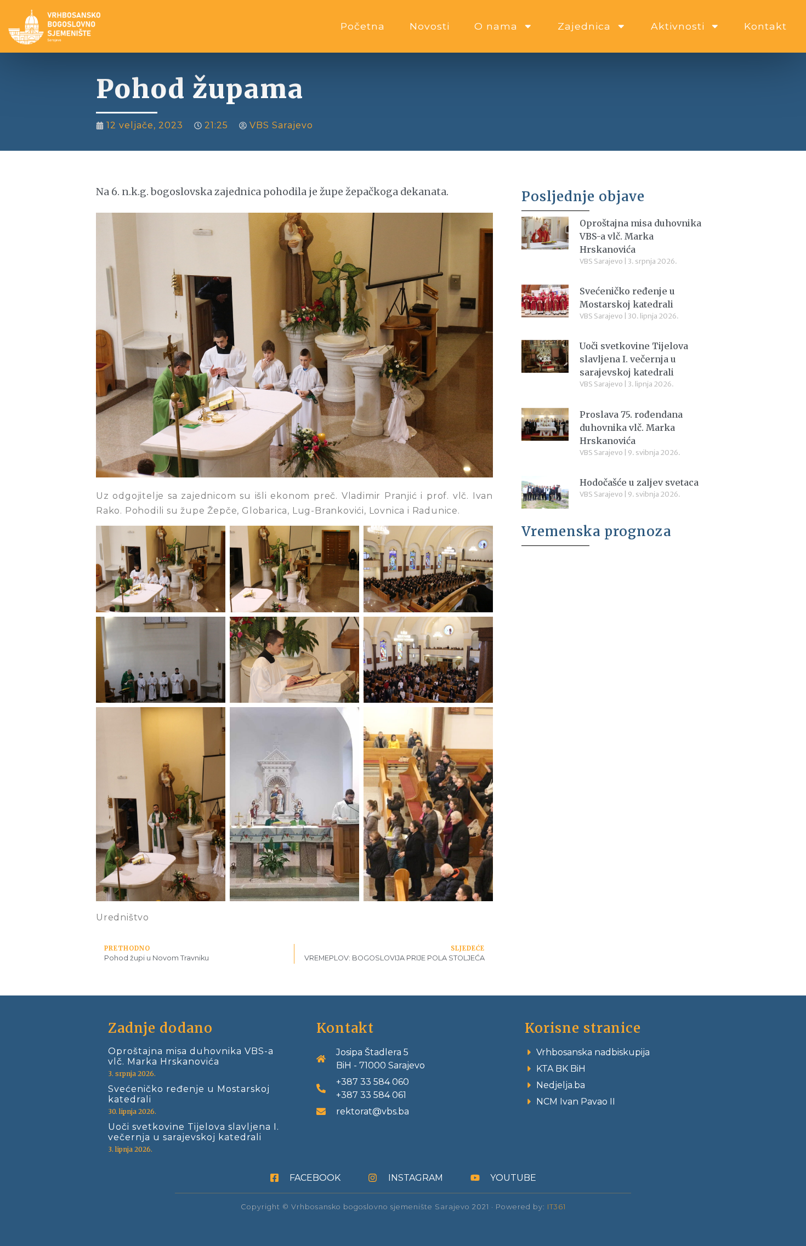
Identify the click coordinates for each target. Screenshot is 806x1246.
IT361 (556, 1207)
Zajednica (584, 26)
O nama (496, 26)
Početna (362, 26)
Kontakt (765, 26)
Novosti (430, 26)
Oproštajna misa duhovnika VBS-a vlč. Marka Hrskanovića (640, 236)
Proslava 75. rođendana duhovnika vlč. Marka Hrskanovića (631, 427)
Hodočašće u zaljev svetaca (639, 482)
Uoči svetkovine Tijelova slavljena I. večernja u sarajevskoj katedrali (634, 359)
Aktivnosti (678, 26)
